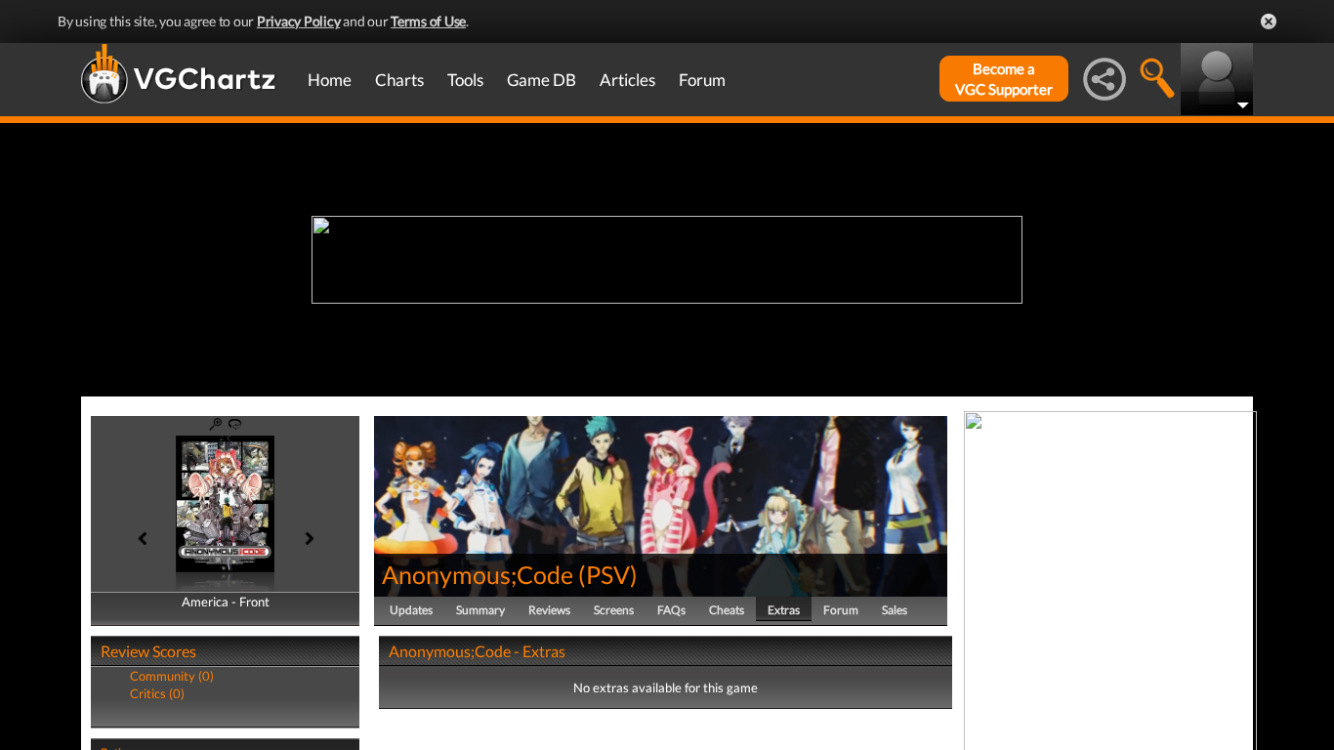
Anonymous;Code (477, 574)
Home (330, 79)
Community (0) (172, 676)
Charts (399, 79)
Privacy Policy (299, 21)
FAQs (671, 610)
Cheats (726, 610)
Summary (480, 610)
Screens (614, 610)
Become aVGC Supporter (1004, 79)
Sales (894, 610)
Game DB (541, 79)
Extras (784, 610)
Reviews (549, 610)
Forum (702, 79)
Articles (627, 79)
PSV (608, 574)
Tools (465, 79)
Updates (411, 610)
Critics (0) (157, 693)
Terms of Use (428, 21)
